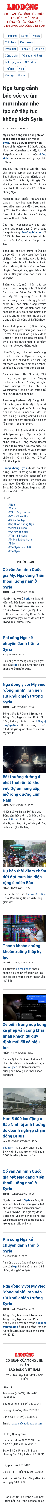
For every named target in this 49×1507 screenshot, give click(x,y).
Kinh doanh (26, 42)
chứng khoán (23, 969)
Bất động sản (13, 62)
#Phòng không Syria (20, 539)
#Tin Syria (14, 551)
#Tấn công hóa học (19, 512)
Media (36, 35)
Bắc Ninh (8, 1147)
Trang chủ (11, 35)
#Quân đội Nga (17, 520)
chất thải (13, 819)
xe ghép (12, 1067)
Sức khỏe (31, 62)
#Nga (11, 504)
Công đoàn (11, 55)
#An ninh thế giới (18, 531)
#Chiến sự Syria (17, 528)
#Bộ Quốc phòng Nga (21, 524)
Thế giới (9, 68)
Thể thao (10, 42)
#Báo (11, 543)
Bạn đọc (39, 49)
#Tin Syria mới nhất (19, 547)
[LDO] (24, 760)
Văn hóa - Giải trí (32, 55)
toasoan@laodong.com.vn (26, 1423)
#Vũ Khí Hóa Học (18, 516)
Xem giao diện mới (16, 75)
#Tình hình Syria (17, 535)
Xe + (21, 68)
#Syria (12, 508)
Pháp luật (10, 49)
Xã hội (24, 35)
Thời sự (25, 49)
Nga (14, 664)
